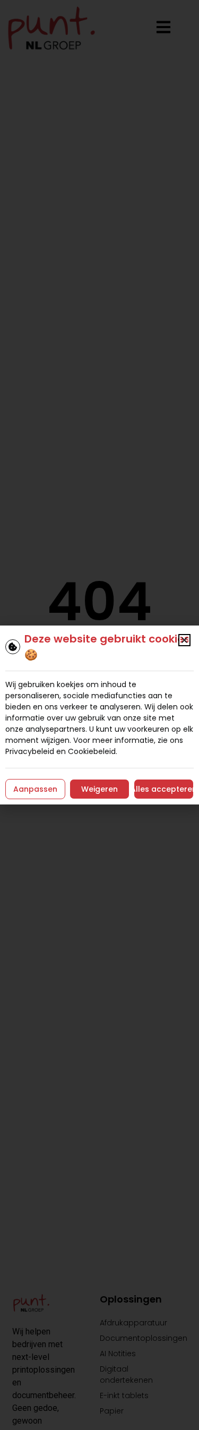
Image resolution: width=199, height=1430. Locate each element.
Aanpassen (35, 789)
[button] (184, 640)
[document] (99, 715)
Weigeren (99, 789)
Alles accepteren (164, 789)
